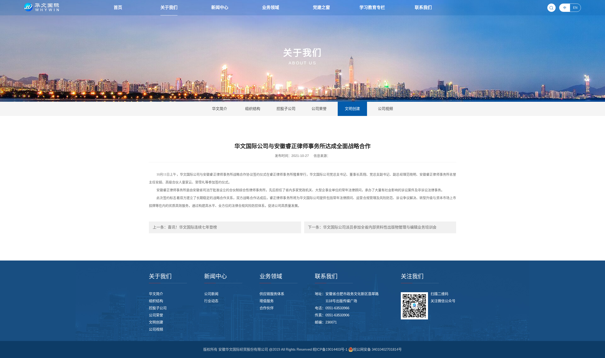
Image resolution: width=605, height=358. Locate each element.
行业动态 (211, 301)
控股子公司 (158, 308)
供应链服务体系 (271, 294)
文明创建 (156, 322)
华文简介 (156, 294)
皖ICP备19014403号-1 (330, 349)
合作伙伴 (266, 308)
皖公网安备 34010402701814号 (377, 349)
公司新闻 (211, 294)
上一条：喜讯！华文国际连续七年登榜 (185, 227)
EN (575, 7)
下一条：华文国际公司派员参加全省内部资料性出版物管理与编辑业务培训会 (372, 227)
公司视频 (156, 329)
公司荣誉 (156, 315)
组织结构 (156, 301)
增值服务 (266, 301)
